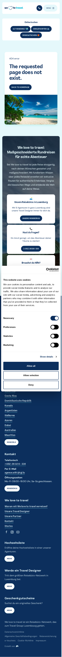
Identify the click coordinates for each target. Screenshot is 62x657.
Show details (46, 356)
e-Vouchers (10, 640)
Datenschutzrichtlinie (14, 632)
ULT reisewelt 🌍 (20, 29)
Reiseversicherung (48, 636)
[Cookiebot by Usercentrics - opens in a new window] (46, 270)
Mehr (9, 558)
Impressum (41, 640)
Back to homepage (20, 87)
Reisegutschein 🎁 (31, 35)
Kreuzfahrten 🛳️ (41, 29)
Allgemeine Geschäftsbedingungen (21, 636)
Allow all (31, 366)
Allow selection (31, 375)
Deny (31, 385)
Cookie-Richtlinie (25, 640)
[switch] (54, 327)
